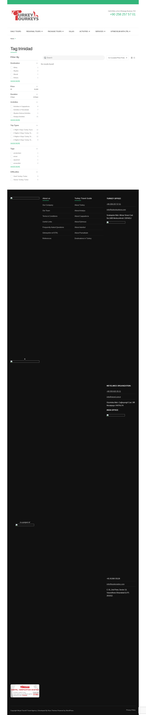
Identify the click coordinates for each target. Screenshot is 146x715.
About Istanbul (80, 227)
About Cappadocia (82, 216)
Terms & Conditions (50, 216)
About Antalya (80, 211)
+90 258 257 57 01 (114, 204)
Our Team (46, 211)
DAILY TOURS (15, 31)
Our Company (48, 205)
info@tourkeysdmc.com (115, 584)
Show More (15, 81)
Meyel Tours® (22, 710)
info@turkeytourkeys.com (116, 210)
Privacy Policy (131, 710)
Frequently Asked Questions (53, 227)
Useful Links (47, 222)
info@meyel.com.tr (114, 397)
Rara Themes (52, 710)
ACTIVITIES (84, 31)
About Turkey (80, 205)
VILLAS (71, 31)
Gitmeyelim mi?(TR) (50, 233)
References (47, 238)
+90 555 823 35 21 (114, 391)
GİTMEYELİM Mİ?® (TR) (119, 31)
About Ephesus (80, 222)
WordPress (69, 710)
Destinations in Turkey (83, 238)
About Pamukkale (81, 233)
